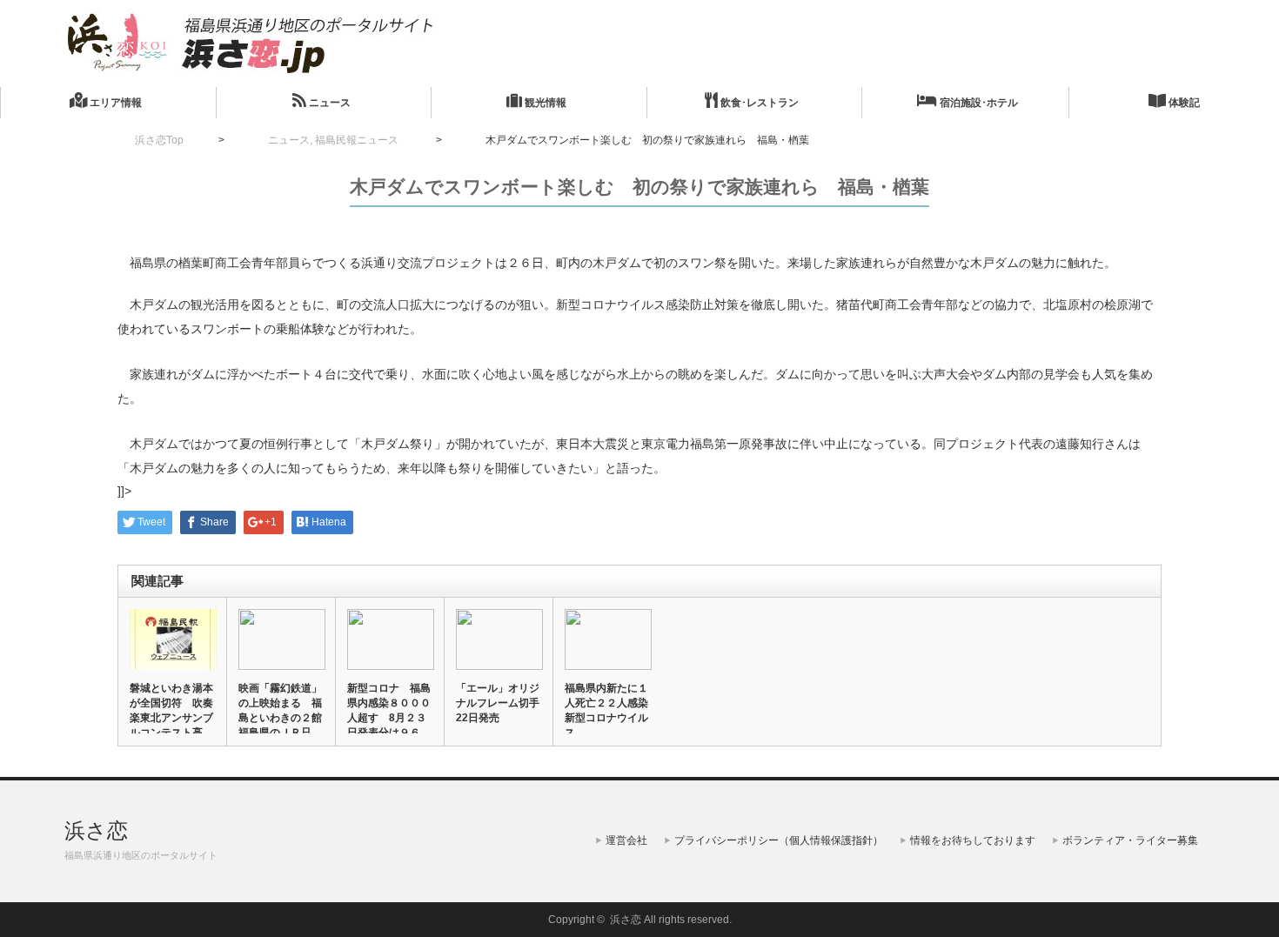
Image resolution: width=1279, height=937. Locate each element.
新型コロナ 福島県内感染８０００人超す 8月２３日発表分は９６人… (389, 717)
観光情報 (544, 103)
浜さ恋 (96, 830)
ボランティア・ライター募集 (1130, 840)
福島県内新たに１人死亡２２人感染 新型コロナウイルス (607, 710)
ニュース (328, 103)
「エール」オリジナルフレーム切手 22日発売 (498, 703)
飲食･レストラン (758, 103)
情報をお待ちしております (972, 840)
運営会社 (626, 840)
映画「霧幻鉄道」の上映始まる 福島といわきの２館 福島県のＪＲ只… (281, 710)
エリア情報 (114, 103)
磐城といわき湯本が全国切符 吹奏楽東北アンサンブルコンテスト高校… (171, 717)
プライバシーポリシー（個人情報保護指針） (778, 840)
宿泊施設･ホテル (977, 103)
